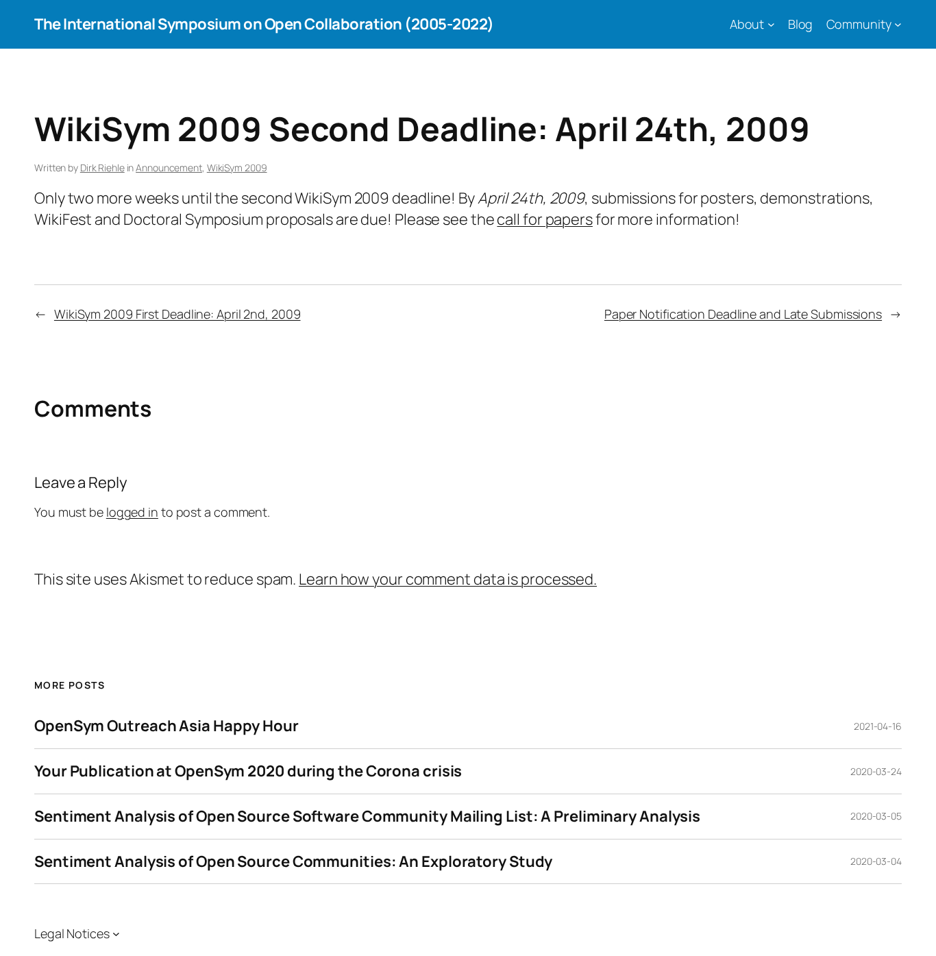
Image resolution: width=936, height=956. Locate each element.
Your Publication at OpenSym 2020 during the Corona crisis (248, 771)
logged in (132, 512)
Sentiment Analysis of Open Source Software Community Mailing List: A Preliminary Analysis (367, 816)
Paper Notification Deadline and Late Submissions (743, 314)
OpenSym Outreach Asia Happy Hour (166, 726)
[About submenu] (771, 24)
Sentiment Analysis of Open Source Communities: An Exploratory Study (293, 861)
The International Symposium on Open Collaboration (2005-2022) (264, 24)
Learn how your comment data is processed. (448, 579)
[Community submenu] (898, 24)
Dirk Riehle (102, 167)
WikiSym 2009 (237, 167)
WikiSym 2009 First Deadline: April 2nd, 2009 (177, 314)
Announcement (169, 167)
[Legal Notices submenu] (116, 933)
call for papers (545, 219)
